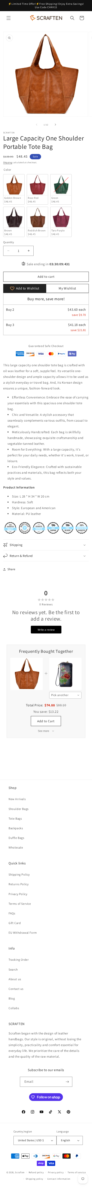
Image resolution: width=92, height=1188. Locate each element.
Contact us (16, 989)
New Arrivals (17, 799)
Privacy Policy (18, 894)
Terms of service (77, 1172)
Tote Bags (15, 818)
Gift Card (15, 923)
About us (15, 979)
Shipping (7, 162)
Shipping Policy (19, 874)
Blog (12, 998)
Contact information (58, 1178)
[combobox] (65, 695)
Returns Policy (18, 884)
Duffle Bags (16, 838)
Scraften (20, 1172)
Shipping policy (34, 1178)
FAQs (12, 913)
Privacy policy (56, 1172)
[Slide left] (36, 124)
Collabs (14, 1008)
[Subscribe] (67, 1082)
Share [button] (11, 569)
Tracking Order (19, 960)
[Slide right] (55, 124)
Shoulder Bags (19, 809)
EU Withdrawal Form (23, 933)
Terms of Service (20, 904)
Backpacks (16, 828)
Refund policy (36, 1172)
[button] (8, 18)
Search (13, 969)
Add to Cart (46, 721)
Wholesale (16, 847)
